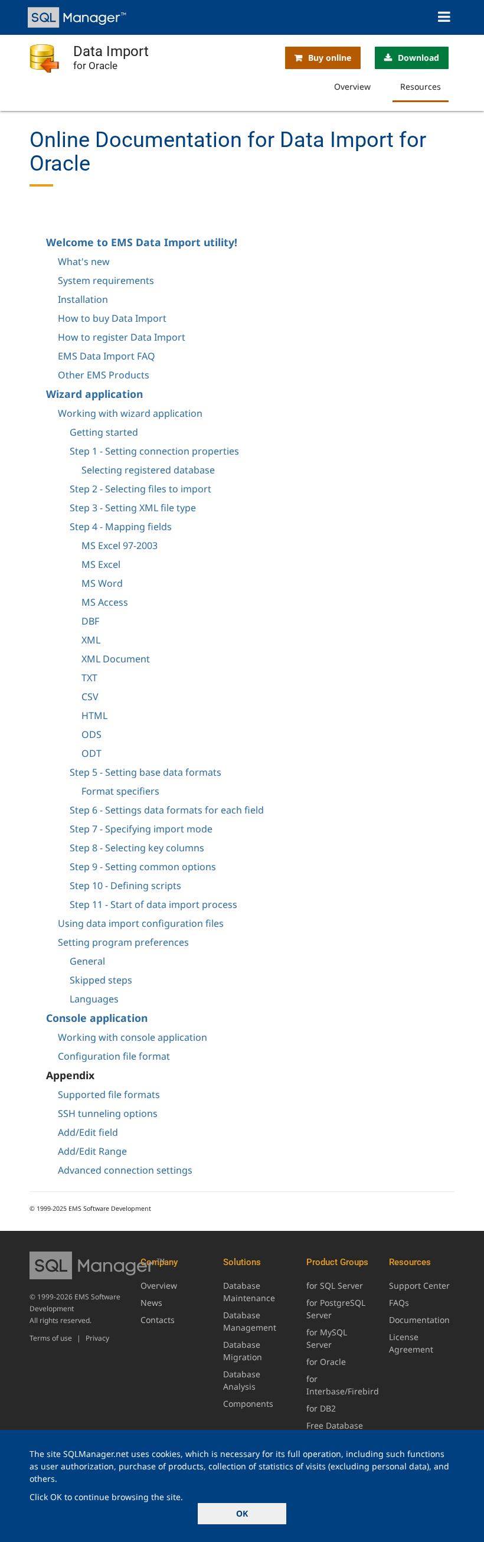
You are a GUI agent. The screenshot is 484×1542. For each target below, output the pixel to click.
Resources (420, 86)
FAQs (399, 1302)
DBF (90, 621)
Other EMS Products (103, 374)
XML (90, 639)
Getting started (104, 432)
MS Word (102, 583)
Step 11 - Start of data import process (153, 904)
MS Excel (100, 564)
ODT (91, 753)
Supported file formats (109, 1094)
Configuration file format (114, 1056)
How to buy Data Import (112, 318)
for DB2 (321, 1408)
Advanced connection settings (125, 1170)
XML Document (115, 658)
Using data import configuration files (141, 923)
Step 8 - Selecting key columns (137, 847)
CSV (90, 696)
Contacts (157, 1319)
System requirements (106, 280)
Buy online (329, 57)
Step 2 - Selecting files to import (140, 488)
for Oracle (326, 1361)
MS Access (104, 602)
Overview (352, 86)
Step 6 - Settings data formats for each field (167, 809)
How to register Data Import (121, 337)
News (151, 1302)
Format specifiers (120, 791)
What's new (84, 261)
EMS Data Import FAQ (106, 355)
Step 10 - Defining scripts (125, 885)
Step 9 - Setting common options (143, 866)
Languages (94, 998)
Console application (97, 1018)
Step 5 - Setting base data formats (145, 772)
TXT (89, 677)
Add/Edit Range (92, 1151)
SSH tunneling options (108, 1113)
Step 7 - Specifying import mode (141, 828)
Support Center (419, 1285)
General (87, 961)
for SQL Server (334, 1285)
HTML (94, 715)
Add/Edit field (88, 1132)
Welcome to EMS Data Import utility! (141, 242)
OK (242, 1513)
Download (418, 57)
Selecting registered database (148, 469)
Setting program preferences (123, 942)
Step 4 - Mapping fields (121, 526)
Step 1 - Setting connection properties (154, 451)
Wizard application (94, 394)
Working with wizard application (130, 413)
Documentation (419, 1319)
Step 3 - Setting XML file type (133, 507)
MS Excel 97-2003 (119, 545)
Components (248, 1403)
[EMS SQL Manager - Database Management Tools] (78, 17)
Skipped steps (101, 979)
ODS (91, 734)
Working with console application (132, 1037)
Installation (83, 299)
